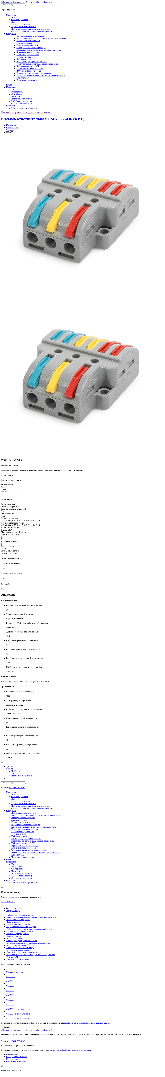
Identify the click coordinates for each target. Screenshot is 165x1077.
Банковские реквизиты (21, 24)
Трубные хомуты (23, 57)
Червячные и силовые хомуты (29, 52)
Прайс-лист (16, 771)
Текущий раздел (13, 910)
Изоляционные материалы (28, 40)
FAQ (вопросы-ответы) (21, 101)
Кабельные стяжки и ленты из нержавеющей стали (38, 50)
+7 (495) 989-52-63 (17, 787)
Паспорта (15, 96)
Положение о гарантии (21, 776)
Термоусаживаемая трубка (28, 45)
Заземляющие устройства (27, 54)
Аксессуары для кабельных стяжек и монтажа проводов (41, 38)
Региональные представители (24, 108)
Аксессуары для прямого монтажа (31, 61)
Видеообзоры (17, 92)
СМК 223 (10, 995)
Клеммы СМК (22, 78)
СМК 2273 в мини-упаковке (18, 1009)
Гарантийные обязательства (23, 26)
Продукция (11, 33)
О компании (11, 15)
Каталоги (15, 89)
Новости (15, 17)
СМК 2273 (10, 976)
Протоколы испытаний (21, 99)
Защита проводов (24, 43)
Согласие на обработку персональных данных (31, 31)
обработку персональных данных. (96, 1023)
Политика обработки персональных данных (30, 29)
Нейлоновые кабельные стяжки (30, 36)
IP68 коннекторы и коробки (28, 71)
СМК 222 (10, 130)
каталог (15, 897)
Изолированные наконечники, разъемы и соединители (40, 75)
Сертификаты (17, 94)
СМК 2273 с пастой (14, 972)
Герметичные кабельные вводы (30, 68)
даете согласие (71, 1023)
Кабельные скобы (24, 59)
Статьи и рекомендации (21, 103)
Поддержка (11, 87)
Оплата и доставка (19, 19)
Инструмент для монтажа (27, 80)
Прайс (9, 85)
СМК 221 (10, 981)
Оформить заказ (8, 901)
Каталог (14, 773)
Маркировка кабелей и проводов (31, 47)
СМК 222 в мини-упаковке (18, 1018)
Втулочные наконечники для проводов (33, 73)
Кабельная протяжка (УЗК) (28, 66)
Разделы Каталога (14, 908)
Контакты (10, 106)
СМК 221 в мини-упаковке (18, 1014)
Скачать (9, 769)
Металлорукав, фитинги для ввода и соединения (37, 64)
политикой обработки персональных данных (71, 1050)
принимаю (6, 1027)
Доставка (15, 22)
